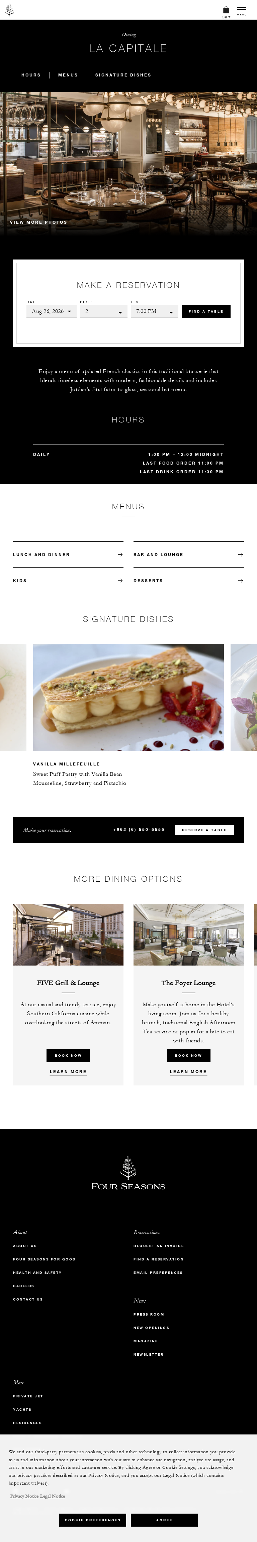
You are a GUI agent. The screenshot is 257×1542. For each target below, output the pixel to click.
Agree (164, 1520)
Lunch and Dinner (41, 554)
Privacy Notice (24, 1496)
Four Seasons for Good (44, 1259)
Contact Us (28, 1299)
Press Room (149, 1314)
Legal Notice (52, 1496)
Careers (23, 1286)
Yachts (22, 1409)
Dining (128, 34)
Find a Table (206, 311)
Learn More (68, 1071)
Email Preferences (158, 1272)
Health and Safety (37, 1272)
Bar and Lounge (159, 554)
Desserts (148, 580)
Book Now (68, 1055)
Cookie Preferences (93, 1520)
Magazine (146, 1341)
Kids (20, 580)
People (89, 302)
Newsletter (149, 1354)
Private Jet (28, 1396)
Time (137, 302)
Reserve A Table (204, 830)
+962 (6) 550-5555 (139, 829)
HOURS (31, 74)
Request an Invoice (159, 1246)
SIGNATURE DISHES (123, 74)
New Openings (151, 1328)
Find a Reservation (159, 1259)
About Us (25, 1246)
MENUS (68, 74)
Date (32, 302)
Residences (27, 1423)
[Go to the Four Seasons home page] (9, 9)
